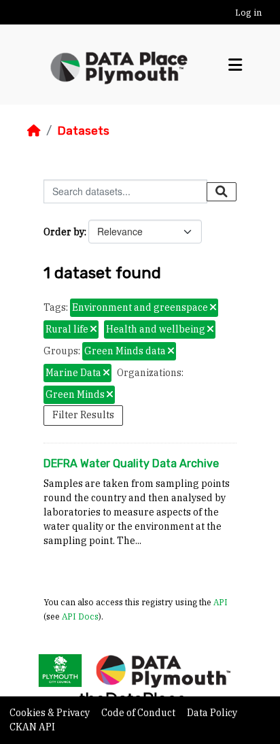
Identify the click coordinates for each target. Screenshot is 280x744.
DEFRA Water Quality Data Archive (131, 463)
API (220, 601)
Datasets (83, 130)
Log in (248, 12)
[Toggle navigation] (235, 65)
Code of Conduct (139, 713)
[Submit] (222, 191)
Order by (63, 232)
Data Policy (212, 713)
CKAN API (32, 727)
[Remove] (213, 308)
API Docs (80, 616)
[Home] (34, 130)
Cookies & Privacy (51, 713)
